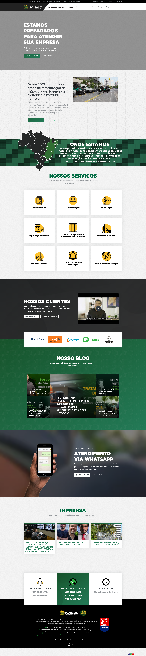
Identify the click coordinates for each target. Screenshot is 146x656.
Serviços (100, 7)
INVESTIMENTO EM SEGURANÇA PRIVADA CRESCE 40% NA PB (106, 543)
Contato (114, 7)
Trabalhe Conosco (100, 1)
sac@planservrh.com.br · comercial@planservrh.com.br (64, 1)
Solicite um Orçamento (49, 316)
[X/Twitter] (119, 1)
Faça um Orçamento (32, 56)
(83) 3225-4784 (30, 1)
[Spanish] (133, 654)
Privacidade (79, 640)
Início (87, 7)
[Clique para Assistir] (95, 89)
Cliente (111, 1)
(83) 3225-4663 (41, 1)
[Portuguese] (131, 654)
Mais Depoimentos (31, 316)
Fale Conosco (98, 474)
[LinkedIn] (121, 1)
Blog (107, 7)
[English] (129, 654)
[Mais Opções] (119, 6)
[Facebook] (115, 1)
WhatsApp (63, 640)
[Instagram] (117, 1)
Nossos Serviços (47, 56)
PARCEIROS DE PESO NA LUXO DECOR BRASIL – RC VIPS (72, 543)
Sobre (94, 7)
